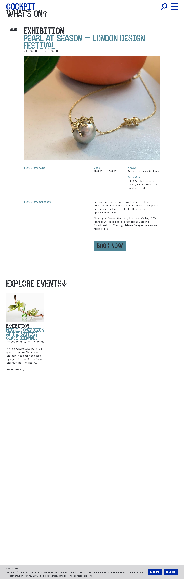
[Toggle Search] (164, 6)
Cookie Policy (51, 575)
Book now (110, 246)
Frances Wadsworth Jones (143, 171)
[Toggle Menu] (174, 6)
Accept (154, 572)
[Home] (20, 6)
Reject (170, 572)
